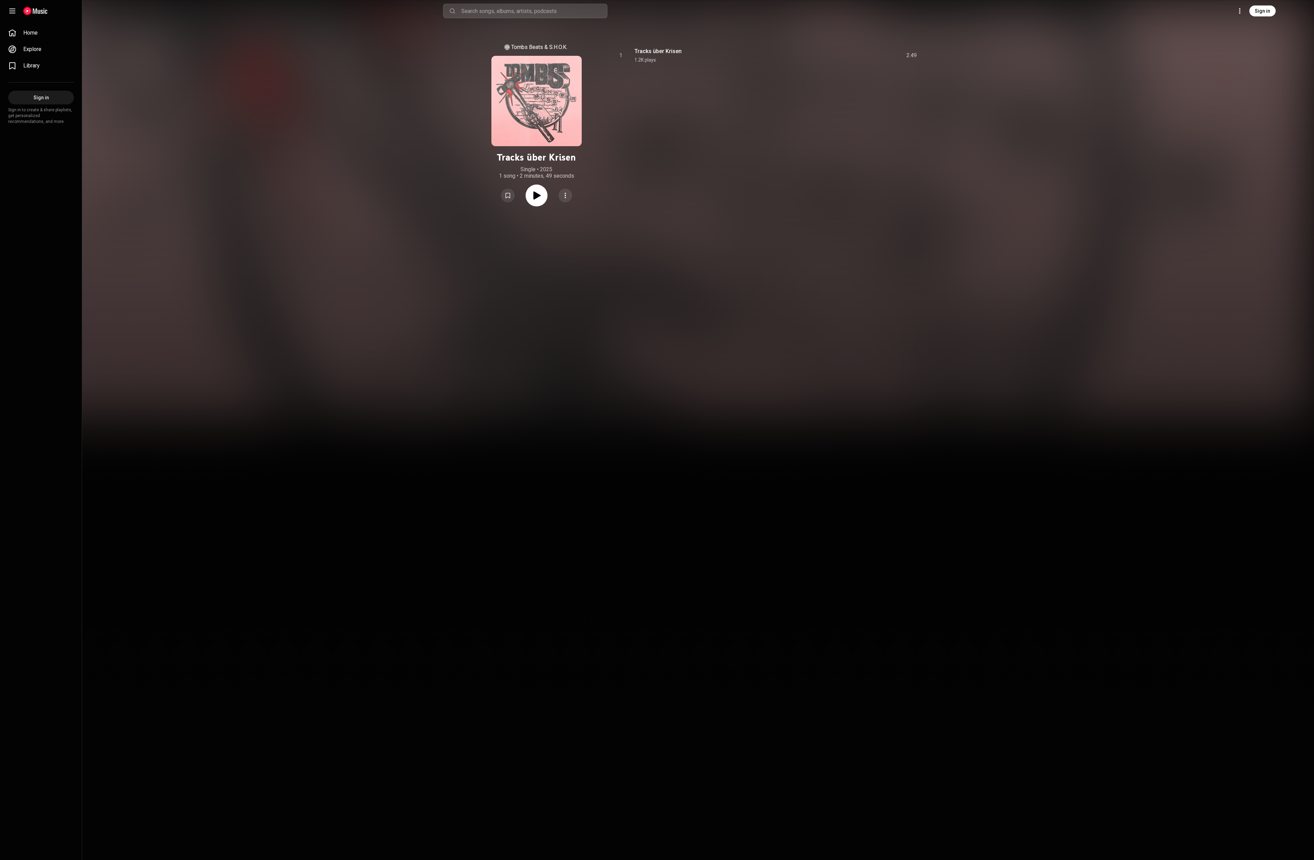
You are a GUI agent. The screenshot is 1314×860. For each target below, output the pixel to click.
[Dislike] (871, 55)
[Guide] (12, 11)
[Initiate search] (452, 10)
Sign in (1262, 11)
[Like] (856, 55)
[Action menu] (565, 195)
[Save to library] (508, 195)
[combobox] (534, 11)
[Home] (35, 11)
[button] (508, 195)
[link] (41, 33)
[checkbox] (912, 55)
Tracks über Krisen (658, 51)
